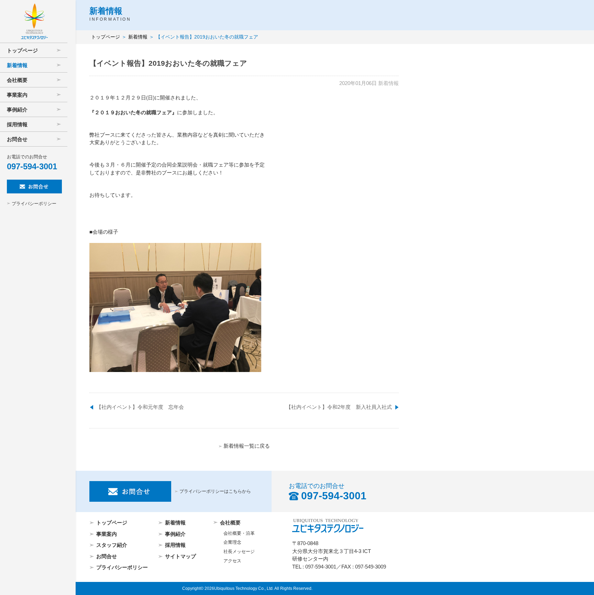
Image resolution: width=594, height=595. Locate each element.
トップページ (105, 37)
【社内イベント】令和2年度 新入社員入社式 (339, 407)
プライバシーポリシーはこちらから (215, 491)
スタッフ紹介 (111, 545)
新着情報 (137, 37)
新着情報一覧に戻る (246, 446)
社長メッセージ (239, 551)
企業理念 (232, 542)
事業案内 (106, 534)
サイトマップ (180, 556)
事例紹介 (175, 534)
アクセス (232, 561)
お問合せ (106, 556)
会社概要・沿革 (239, 533)
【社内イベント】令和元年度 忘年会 (140, 407)
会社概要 (230, 522)
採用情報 (175, 545)
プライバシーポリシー (34, 203)
